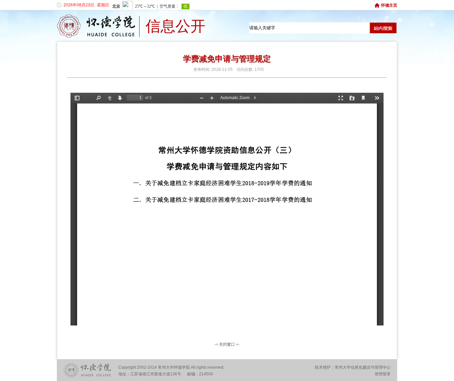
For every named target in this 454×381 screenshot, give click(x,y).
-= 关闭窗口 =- (227, 344)
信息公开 (175, 26)
